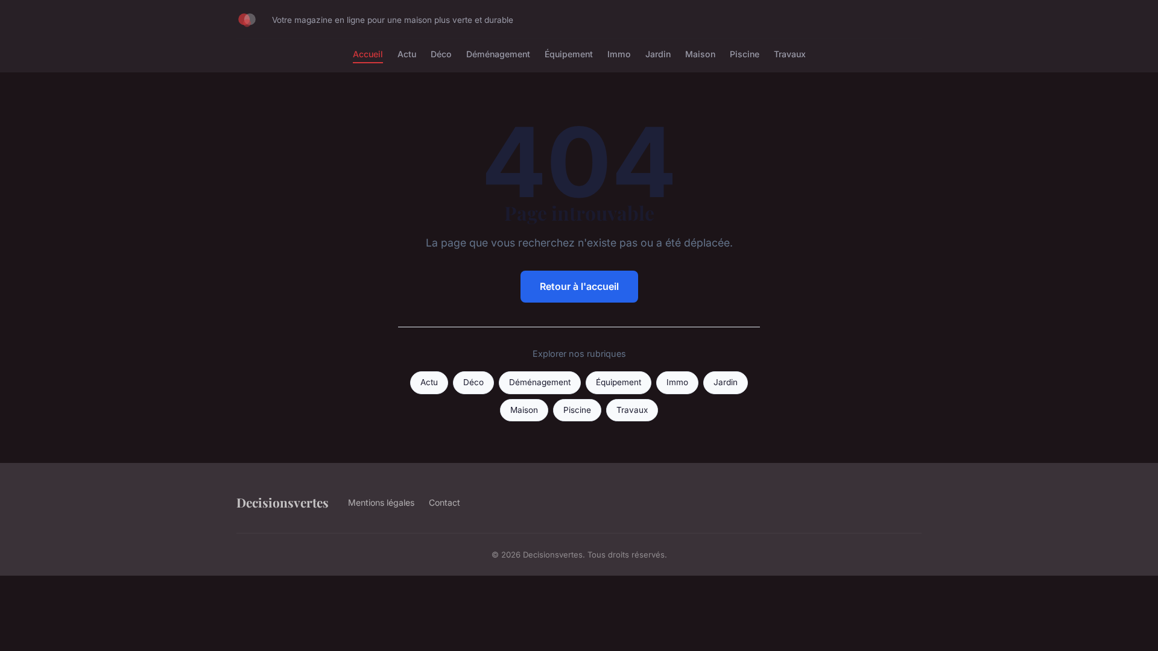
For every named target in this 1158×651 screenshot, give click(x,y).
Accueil (368, 54)
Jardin (658, 54)
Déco (441, 54)
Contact (444, 502)
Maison (700, 54)
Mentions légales (381, 502)
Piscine (744, 54)
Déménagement (498, 54)
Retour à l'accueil (579, 286)
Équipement (569, 54)
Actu (406, 54)
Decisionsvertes (282, 502)
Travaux (790, 54)
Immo (619, 54)
